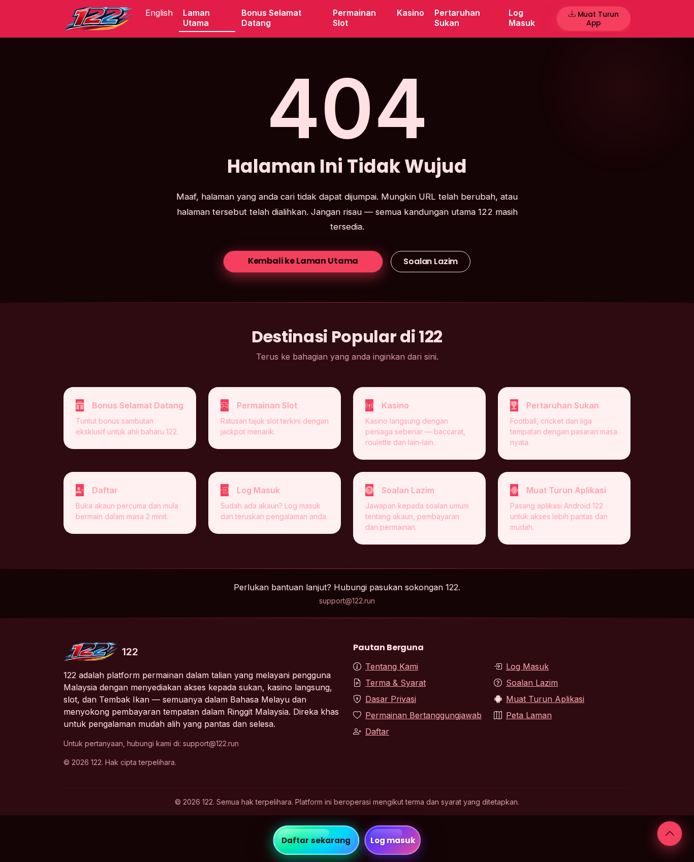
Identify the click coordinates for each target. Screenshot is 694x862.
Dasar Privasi (390, 699)
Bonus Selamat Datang (271, 17)
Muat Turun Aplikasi (545, 699)
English (159, 13)
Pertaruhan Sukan (457, 17)
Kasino (410, 13)
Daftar (377, 731)
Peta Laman (529, 715)
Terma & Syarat (395, 683)
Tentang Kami (391, 666)
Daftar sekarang (316, 840)
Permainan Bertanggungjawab (423, 715)
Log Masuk (522, 17)
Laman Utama (196, 17)
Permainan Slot (354, 17)
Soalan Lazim (430, 261)
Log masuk (393, 840)
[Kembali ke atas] (669, 833)
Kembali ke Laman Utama (303, 261)
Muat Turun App (598, 18)
